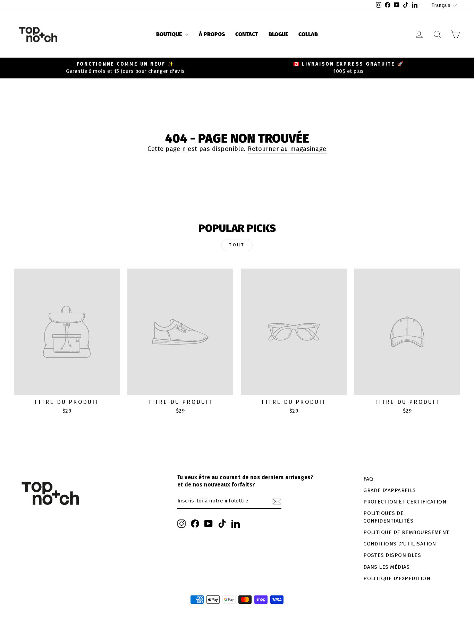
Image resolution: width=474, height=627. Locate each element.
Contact (246, 34)
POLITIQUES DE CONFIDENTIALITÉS (388, 517)
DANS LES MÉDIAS (386, 567)
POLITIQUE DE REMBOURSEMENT (406, 532)
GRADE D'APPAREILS (389, 490)
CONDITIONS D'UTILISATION (399, 544)
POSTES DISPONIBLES (392, 555)
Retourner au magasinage (287, 149)
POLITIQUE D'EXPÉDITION (396, 578)
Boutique (169, 34)
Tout (237, 245)
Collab (308, 34)
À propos (212, 34)
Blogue (278, 34)
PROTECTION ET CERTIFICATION (404, 502)
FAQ (368, 479)
